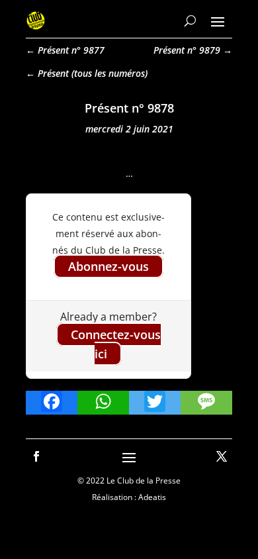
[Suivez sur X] (221, 456)
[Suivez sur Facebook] (36, 456)
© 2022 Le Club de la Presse (129, 480)
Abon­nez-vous (108, 266)
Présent (53, 73)
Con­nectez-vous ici (116, 344)
